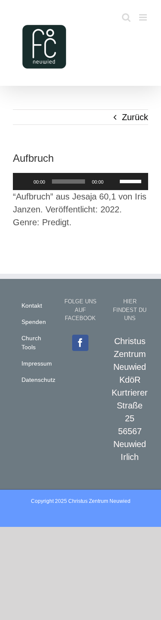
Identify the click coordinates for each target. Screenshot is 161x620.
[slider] (132, 180)
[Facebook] (80, 343)
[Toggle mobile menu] (143, 17)
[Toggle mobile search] (126, 17)
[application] (80, 181)
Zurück (135, 117)
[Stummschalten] (113, 181)
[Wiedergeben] (24, 181)
